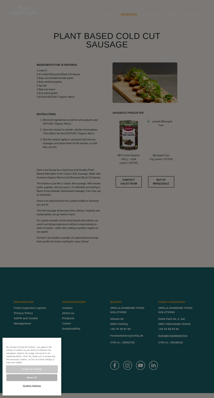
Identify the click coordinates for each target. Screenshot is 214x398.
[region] (32, 366)
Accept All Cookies (32, 369)
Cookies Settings (32, 386)
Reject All (32, 377)
